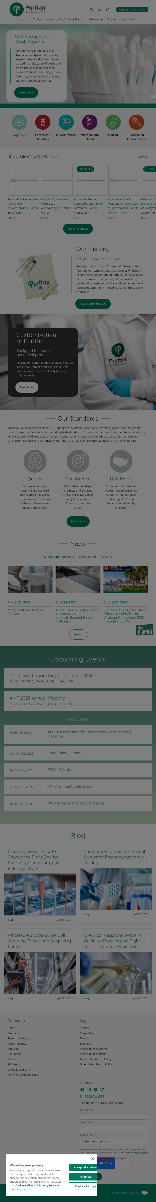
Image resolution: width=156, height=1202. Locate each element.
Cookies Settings (85, 1186)
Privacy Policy (47, 1185)
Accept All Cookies (85, 1167)
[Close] (93, 1158)
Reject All (86, 1176)
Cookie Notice (24, 1185)
